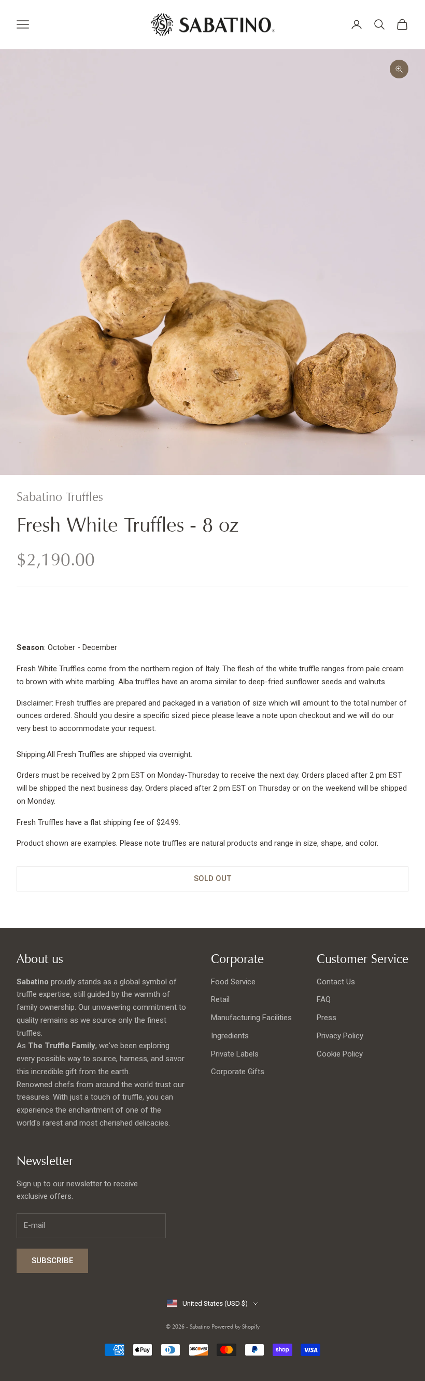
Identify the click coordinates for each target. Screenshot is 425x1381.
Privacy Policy (340, 1035)
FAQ (324, 999)
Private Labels (235, 1054)
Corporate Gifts (237, 1071)
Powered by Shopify (235, 1326)
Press (326, 1017)
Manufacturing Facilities (251, 1017)
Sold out (212, 878)
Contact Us (336, 981)
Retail (220, 999)
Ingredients (230, 1035)
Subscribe (52, 1260)
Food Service (233, 981)
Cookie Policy (340, 1054)
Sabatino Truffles (60, 497)
